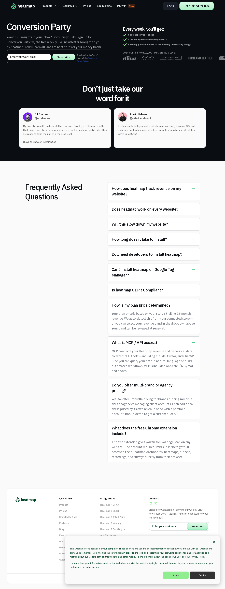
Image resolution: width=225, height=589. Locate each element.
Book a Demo (104, 6)
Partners (64, 523)
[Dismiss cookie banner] (214, 542)
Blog (61, 529)
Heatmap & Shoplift (111, 510)
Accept (176, 575)
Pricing (87, 6)
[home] (23, 5)
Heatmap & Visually (110, 523)
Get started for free (196, 6)
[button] (49, 5)
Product (63, 504)
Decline (202, 575)
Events (63, 535)
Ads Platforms (108, 535)
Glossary (64, 559)
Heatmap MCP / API (110, 504)
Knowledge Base (68, 517)
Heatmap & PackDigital (113, 529)
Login (170, 6)
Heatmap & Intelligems (112, 517)
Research (64, 553)
